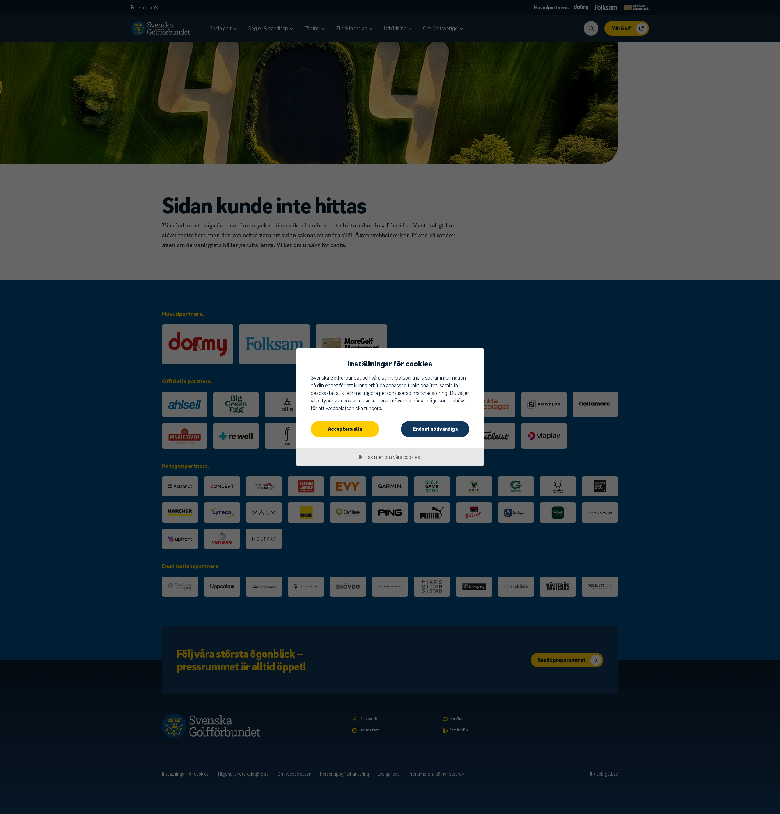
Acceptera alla (345, 429)
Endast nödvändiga (435, 429)
